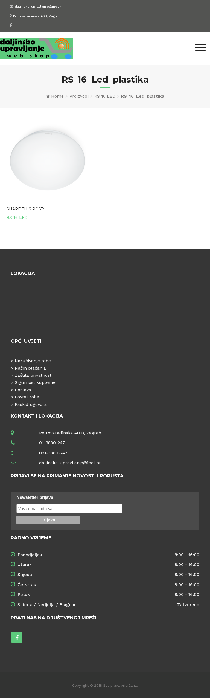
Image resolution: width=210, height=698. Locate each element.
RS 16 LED (104, 96)
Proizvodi (79, 96)
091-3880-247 (53, 452)
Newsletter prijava (34, 497)
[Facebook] (10, 25)
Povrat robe (27, 396)
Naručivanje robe (33, 360)
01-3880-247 (52, 442)
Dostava (23, 389)
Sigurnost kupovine (35, 382)
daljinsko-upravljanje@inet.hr (39, 7)
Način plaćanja (30, 368)
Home (57, 96)
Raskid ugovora (31, 404)
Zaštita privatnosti (33, 375)
